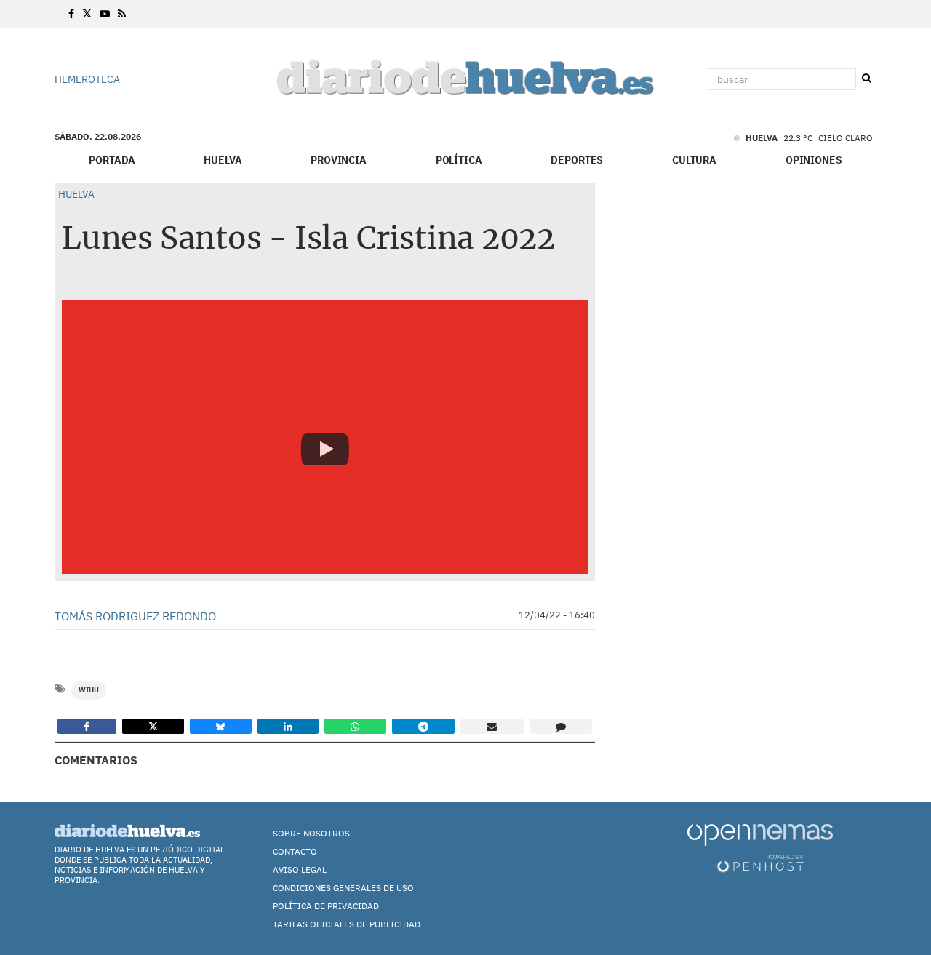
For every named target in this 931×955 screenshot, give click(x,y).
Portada (112, 160)
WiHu (89, 690)
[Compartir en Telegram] (423, 726)
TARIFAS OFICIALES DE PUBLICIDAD (346, 924)
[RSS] (122, 13)
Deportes (577, 160)
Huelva (222, 160)
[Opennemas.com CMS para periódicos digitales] (760, 847)
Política (459, 160)
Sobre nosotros (311, 833)
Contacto (295, 851)
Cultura (694, 160)
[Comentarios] (561, 726)
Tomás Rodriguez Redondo (135, 616)
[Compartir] (86, 726)
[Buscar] (866, 78)
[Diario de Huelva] (465, 79)
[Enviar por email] (492, 726)
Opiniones (814, 160)
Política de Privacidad (326, 905)
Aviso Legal (300, 869)
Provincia (339, 160)
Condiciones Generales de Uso (343, 887)
